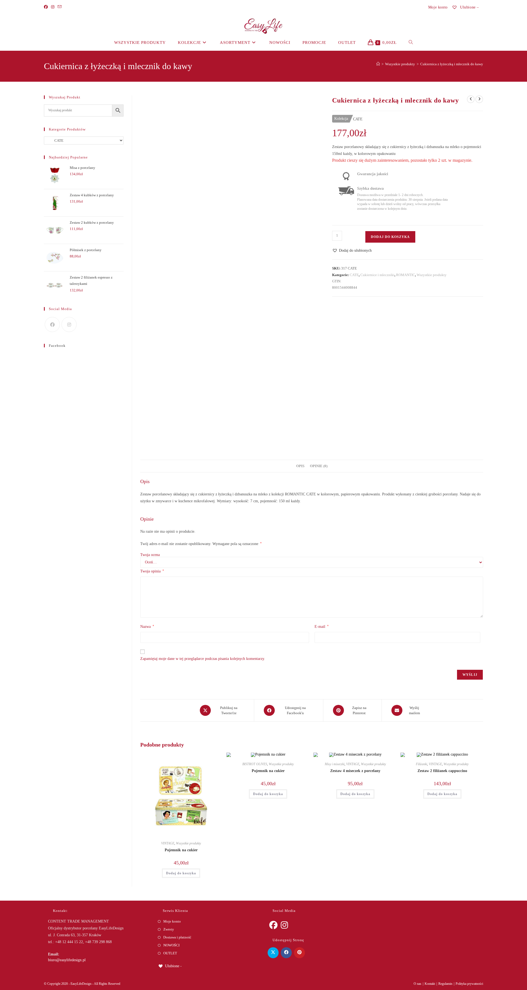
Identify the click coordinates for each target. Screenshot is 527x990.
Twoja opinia (152, 571)
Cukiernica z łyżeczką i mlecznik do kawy (451, 64)
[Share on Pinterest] (299, 952)
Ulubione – (469, 7)
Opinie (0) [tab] (318, 466)
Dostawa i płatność (177, 937)
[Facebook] (46, 7)
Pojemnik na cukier (181, 850)
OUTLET (170, 953)
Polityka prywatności (469, 984)
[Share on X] (273, 952)
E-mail (322, 626)
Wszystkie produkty (432, 275)
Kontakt (430, 984)
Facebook (57, 346)
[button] (352, 250)
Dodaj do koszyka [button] (181, 873)
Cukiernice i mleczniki (377, 275)
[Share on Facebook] (286, 952)
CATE (354, 275)
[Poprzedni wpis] (471, 99)
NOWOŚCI (171, 945)
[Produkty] (479, 99)
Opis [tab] (300, 466)
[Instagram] (52, 7)
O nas (417, 984)
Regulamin (445, 984)
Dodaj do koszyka (390, 237)
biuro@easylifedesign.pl (67, 960)
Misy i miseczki (334, 764)
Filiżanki (421, 764)
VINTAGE (167, 843)
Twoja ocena (150, 555)
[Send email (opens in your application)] (59, 7)
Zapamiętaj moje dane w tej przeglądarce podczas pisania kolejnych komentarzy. (202, 659)
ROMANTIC (405, 275)
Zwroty (168, 929)
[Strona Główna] (378, 64)
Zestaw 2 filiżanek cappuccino (442, 771)
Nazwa (147, 626)
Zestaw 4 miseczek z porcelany (355, 771)
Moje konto (438, 7)
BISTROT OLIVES (254, 764)
